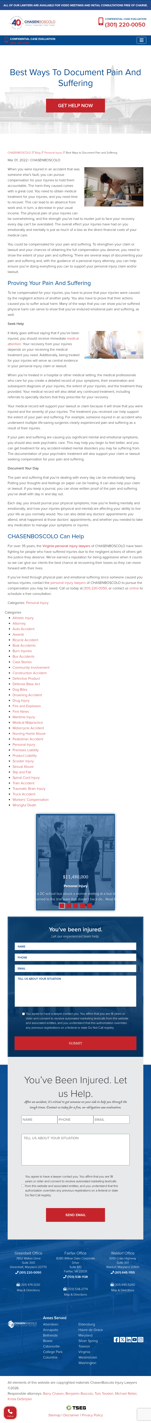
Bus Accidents (23, 656)
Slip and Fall (22, 772)
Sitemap (54, 1415)
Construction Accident (30, 672)
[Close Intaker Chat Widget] (138, 1297)
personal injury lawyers (68, 582)
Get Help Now (75, 105)
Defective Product (26, 678)
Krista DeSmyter (20, 1398)
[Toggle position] (130, 1297)
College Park (53, 1351)
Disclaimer (71, 1415)
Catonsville (51, 1346)
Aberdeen (50, 1324)
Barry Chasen (53, 1393)
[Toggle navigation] (141, 40)
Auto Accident (23, 628)
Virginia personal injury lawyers (66, 545)
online (134, 588)
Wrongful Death (24, 805)
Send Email (75, 1214)
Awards (18, 634)
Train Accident (23, 783)
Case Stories (22, 661)
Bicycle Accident (25, 639)
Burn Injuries (22, 650)
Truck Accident (24, 794)
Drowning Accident (27, 694)
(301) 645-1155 (125, 1272)
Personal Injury (37, 602)
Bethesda (50, 1335)
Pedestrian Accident (28, 738)
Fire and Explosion (27, 705)
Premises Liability (26, 749)
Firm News (21, 711)
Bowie (47, 1340)
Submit (75, 1043)
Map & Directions (28, 1290)
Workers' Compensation (31, 799)
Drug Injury (21, 700)
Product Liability (25, 755)
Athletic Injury (23, 617)
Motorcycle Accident (28, 727)
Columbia (50, 1357)
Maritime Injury (24, 716)
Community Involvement (31, 667)
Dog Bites (20, 689)
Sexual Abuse (23, 766)
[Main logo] (33, 22)
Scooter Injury (23, 761)
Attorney (19, 623)
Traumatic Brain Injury (29, 788)
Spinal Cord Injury (26, 777)
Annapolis (50, 1329)
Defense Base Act (26, 683)
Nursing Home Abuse (29, 733)
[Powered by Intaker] (117, 1415)
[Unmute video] (81, 1297)
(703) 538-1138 (77, 1277)
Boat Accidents (24, 645)
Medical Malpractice (28, 722)
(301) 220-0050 (125, 24)
